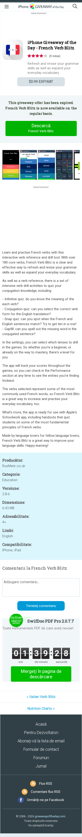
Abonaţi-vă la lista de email (41, 741)
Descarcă (41, 128)
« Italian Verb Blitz (41, 697)
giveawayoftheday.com (50, 816)
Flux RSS (45, 784)
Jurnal (41, 766)
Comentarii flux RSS (45, 792)
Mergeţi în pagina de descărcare (41, 674)
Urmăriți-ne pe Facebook (45, 800)
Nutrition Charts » (41, 708)
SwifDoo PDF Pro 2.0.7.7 (50, 621)
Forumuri (41, 757)
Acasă (41, 724)
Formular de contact (41, 749)
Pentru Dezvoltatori (41, 732)
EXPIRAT (41, 81)
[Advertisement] (41, 26)
